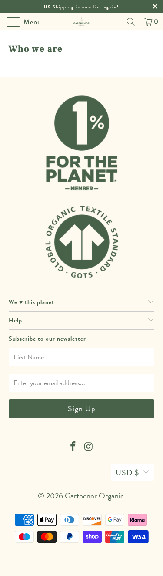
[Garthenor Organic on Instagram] (89, 447)
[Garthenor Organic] (82, 21)
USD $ (127, 472)
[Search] (131, 21)
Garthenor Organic (94, 495)
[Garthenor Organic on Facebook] (73, 447)
